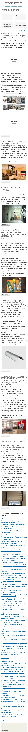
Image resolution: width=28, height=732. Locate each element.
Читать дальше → (5, 135)
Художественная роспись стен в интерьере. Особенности (11, 719)
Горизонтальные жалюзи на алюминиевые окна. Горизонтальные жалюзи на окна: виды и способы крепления (14, 380)
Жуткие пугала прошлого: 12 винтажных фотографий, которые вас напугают (13, 567)
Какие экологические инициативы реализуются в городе (11, 606)
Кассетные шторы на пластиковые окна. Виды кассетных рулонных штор (13, 302)
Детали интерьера (14, 3)
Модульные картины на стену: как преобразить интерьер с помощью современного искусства (11, 626)
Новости (14, 6)
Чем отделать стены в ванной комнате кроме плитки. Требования (13, 696)
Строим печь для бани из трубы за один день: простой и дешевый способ (13, 664)
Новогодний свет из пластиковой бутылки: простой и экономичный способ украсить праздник (14, 648)
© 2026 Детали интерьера (7, 724)
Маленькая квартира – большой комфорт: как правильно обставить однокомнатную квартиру (14, 586)
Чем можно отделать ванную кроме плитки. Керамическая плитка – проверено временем (13, 701)
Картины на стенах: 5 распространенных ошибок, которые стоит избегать (13, 621)
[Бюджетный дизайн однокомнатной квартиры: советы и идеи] (14, 101)
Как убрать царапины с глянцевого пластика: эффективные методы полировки (13, 602)
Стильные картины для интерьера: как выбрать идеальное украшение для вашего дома (13, 631)
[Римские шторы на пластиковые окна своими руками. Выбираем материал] (14, 498)
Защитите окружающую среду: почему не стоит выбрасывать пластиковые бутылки (14, 644)
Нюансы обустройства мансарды (11, 188)
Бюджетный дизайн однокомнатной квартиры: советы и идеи (13, 35)
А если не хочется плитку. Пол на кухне (14, 705)
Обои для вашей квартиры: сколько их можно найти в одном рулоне (13, 653)
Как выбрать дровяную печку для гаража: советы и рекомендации (14, 599)
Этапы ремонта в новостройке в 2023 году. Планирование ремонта (13, 689)
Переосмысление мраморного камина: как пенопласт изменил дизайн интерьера (13, 668)
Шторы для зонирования (7, 25)
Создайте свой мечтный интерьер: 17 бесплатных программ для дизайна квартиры (14, 563)
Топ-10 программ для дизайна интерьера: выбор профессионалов (14, 559)
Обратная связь (5, 730)
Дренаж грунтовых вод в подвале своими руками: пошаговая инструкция (14, 614)
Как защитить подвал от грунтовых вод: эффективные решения (13, 617)
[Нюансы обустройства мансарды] (14, 214)
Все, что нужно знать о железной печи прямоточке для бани (13, 661)
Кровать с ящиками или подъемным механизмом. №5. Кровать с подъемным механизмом (12, 673)
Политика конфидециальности (8, 728)
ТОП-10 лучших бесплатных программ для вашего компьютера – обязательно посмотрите (14, 551)
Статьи (20, 6)
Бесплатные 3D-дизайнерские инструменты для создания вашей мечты (12, 555)
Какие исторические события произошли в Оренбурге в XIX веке (13, 578)
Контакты (4, 726)
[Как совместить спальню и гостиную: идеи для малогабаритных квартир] (14, 172)
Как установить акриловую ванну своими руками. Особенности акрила (13, 715)
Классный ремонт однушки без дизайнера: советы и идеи (11, 591)
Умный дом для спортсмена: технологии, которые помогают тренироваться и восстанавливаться (13, 526)
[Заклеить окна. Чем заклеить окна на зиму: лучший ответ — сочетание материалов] (14, 285)
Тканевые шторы (7, 17)
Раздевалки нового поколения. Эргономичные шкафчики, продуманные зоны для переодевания (12, 521)
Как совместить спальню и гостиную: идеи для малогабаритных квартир (13, 143)
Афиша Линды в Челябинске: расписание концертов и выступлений (14, 595)
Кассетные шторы (21, 25)
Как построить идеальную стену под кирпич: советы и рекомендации (12, 542)
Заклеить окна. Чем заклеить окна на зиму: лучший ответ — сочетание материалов (14, 232)
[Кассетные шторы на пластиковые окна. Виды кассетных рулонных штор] (14, 357)
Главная (7, 6)
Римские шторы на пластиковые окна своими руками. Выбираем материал (13, 448)
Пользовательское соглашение (12, 726)
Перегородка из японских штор (20, 16)
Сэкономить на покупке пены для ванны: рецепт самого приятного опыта (13, 681)
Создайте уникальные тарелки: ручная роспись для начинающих (13, 677)
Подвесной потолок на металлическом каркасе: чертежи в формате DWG (13, 574)
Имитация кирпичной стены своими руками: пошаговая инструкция (12, 535)
